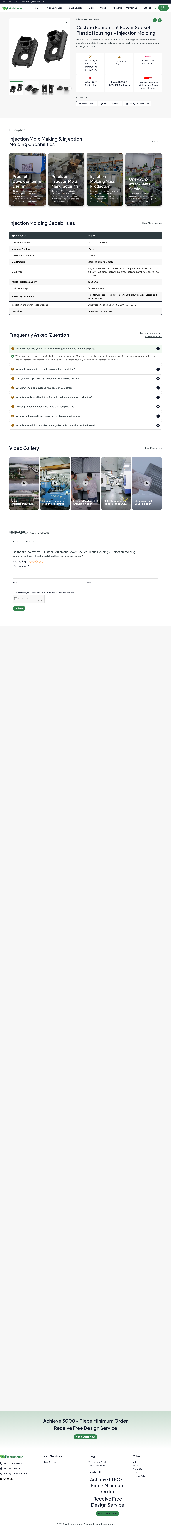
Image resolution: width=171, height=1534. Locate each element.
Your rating (20, 561)
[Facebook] (1, 1479)
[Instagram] (8, 1479)
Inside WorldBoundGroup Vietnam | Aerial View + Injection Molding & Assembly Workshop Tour (24, 502)
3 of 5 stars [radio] (36, 561)
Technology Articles (98, 1462)
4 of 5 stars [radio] (39, 561)
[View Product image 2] (32, 88)
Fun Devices (50, 1462)
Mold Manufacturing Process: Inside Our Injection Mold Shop (115, 502)
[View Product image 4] (63, 88)
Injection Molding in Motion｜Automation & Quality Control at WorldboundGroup (54, 502)
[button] (63, 8)
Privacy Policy (139, 1476)
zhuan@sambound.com (15, 1473)
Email (89, 582)
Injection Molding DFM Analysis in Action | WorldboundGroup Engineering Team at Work (85, 502)
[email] (145, 8)
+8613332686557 (12, 1468)
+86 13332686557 (13, 1463)
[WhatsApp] (150, 8)
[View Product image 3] (48, 88)
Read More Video (153, 448)
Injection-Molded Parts (87, 19)
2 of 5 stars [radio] (33, 561)
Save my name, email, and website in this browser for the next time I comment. (45, 593)
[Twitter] (4, 1479)
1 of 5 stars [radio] (30, 561)
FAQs (135, 1465)
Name (16, 582)
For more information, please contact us (151, 335)
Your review (21, 566)
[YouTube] (11, 1479)
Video (135, 1462)
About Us (137, 1469)
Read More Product (152, 223)
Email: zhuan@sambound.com (32, 2)
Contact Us (156, 141)
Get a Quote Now (85, 1436)
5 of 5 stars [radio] (42, 561)
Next (69, 88)
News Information (97, 1465)
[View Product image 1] (16, 88)
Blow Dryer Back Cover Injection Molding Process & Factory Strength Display (144, 502)
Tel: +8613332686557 (10, 2)
